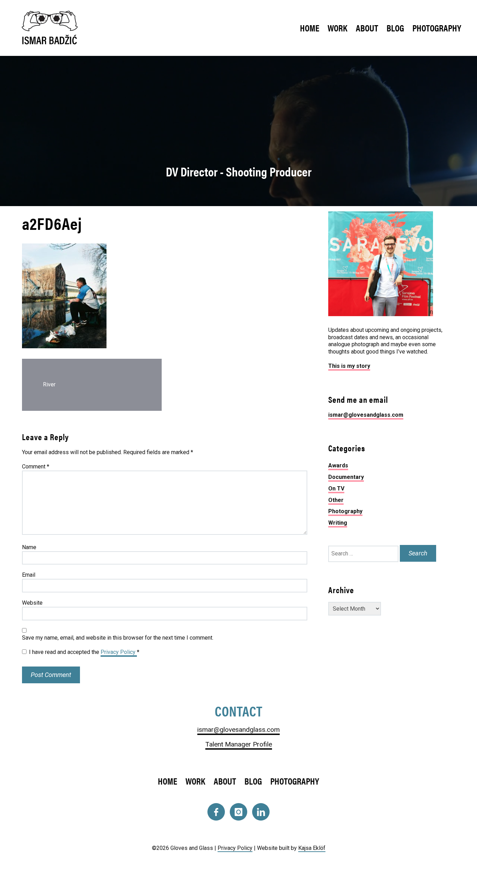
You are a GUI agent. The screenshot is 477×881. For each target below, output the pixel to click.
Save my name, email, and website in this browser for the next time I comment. (117, 637)
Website (32, 602)
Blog (395, 27)
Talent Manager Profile (238, 744)
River (49, 384)
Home (309, 27)
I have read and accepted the (84, 652)
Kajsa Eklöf (311, 848)
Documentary (346, 477)
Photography (436, 27)
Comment (35, 466)
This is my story (349, 366)
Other (336, 500)
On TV (336, 488)
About (367, 27)
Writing (337, 522)
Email (28, 574)
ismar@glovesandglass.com (365, 415)
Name (29, 547)
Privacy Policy (119, 652)
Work (337, 27)
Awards (338, 465)
